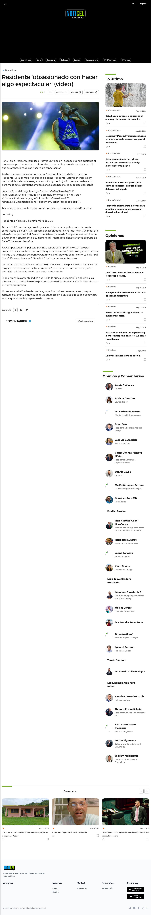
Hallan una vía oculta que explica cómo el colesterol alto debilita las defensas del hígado (123, 185)
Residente (7, 220)
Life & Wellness (110, 60)
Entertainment (92, 60)
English (55, 892)
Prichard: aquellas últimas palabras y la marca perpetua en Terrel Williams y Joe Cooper (125, 335)
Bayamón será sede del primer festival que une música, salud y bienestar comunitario (122, 162)
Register (143, 4)
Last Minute (26, 60)
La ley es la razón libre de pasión (122, 355)
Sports (77, 60)
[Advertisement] (75, 37)
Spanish (55, 888)
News (39, 60)
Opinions (64, 60)
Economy (51, 60)
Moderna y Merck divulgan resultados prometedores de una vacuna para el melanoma (125, 139)
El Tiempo (126, 60)
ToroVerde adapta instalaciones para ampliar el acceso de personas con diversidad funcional (125, 208)
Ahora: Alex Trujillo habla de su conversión (19, 832)
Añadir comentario (85, 321)
